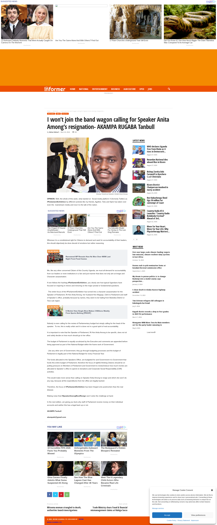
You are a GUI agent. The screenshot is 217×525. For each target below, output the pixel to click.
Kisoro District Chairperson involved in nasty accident (157, 187)
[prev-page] (133, 239)
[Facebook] (49, 494)
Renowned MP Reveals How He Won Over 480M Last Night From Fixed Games (88, 258)
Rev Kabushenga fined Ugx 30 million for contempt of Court (157, 200)
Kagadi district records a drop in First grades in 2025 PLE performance (150, 312)
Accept (167, 515)
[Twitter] (55, 494)
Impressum (195, 520)
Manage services (158, 508)
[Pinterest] (61, 494)
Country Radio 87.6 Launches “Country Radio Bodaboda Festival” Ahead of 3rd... (158, 214)
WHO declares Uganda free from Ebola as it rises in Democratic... (157, 149)
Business (115, 89)
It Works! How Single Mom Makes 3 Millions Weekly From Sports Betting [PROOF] (88, 312)
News (58, 114)
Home (72, 89)
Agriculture (130, 89)
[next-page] (136, 239)
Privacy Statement (184, 520)
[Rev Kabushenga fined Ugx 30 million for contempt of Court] (138, 201)
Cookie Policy (171, 520)
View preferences (198, 515)
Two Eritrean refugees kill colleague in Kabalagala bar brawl (148, 301)
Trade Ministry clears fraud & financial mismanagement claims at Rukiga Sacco (109, 509)
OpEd (141, 89)
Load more (150, 332)
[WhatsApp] (66, 494)
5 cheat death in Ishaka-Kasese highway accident (148, 290)
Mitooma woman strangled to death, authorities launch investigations (64, 509)
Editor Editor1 (54, 132)
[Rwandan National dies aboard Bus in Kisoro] (138, 163)
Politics (65, 114)
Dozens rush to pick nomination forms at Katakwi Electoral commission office (149, 266)
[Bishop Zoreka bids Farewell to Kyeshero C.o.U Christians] (138, 175)
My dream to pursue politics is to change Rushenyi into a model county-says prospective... (149, 278)
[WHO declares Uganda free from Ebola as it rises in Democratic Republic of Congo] (138, 150)
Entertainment (99, 89)
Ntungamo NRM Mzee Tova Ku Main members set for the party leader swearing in (151, 323)
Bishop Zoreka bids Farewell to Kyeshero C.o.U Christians (156, 174)
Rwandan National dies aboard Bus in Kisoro (157, 161)
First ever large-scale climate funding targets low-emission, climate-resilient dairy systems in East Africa (151, 254)
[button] (212, 490)
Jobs (150, 89)
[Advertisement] (108, 66)
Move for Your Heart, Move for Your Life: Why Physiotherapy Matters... (158, 229)
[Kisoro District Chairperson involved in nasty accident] (138, 188)
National (83, 89)
